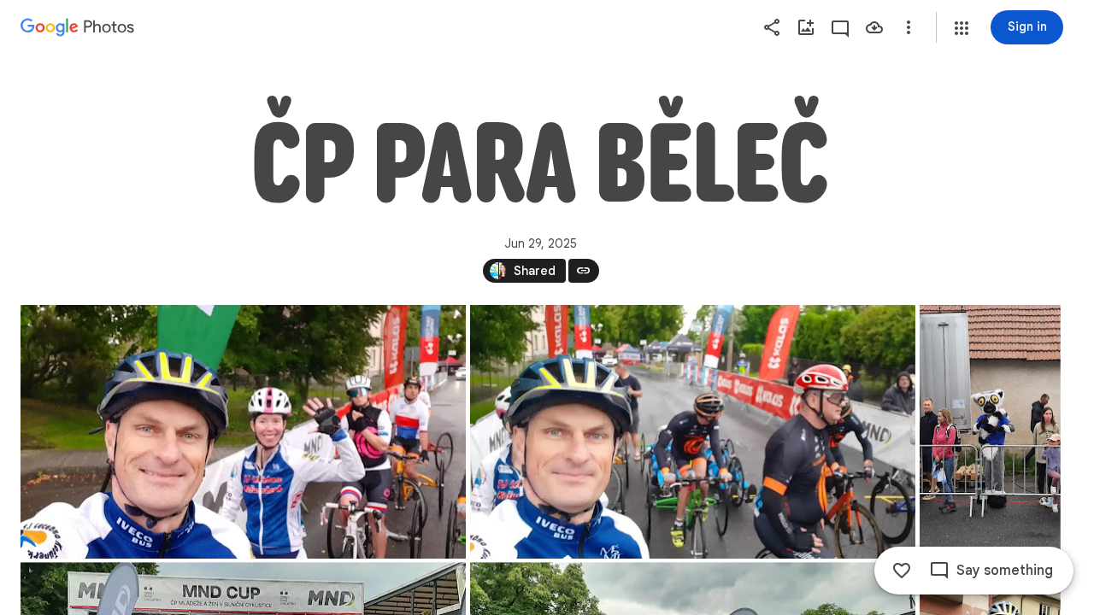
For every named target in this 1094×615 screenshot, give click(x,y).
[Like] (902, 571)
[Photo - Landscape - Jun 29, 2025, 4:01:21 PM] (243, 432)
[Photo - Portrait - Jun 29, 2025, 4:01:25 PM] (990, 432)
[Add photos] (806, 27)
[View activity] (840, 27)
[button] (961, 28)
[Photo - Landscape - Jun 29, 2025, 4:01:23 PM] (692, 432)
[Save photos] (874, 27)
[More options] (908, 27)
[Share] (772, 27)
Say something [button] (1004, 570)
